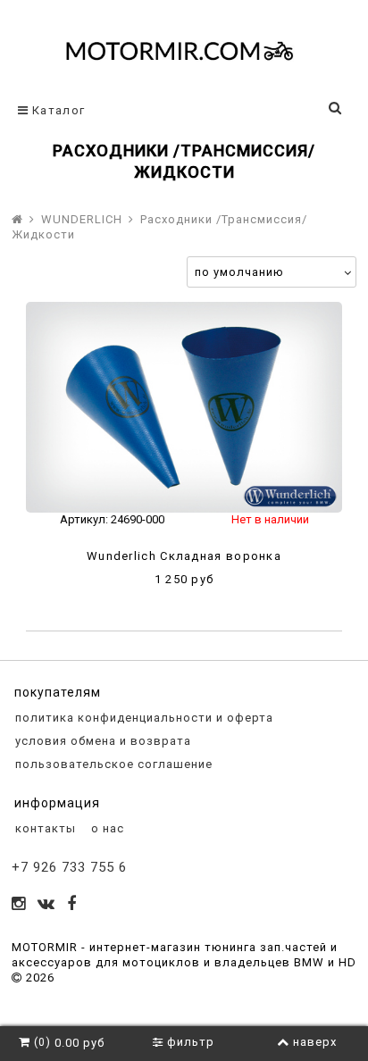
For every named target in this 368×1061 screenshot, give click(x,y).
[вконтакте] (46, 905)
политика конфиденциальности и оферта (142, 717)
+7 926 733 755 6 (69, 867)
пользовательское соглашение (112, 764)
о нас (106, 828)
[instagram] (19, 905)
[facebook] (72, 905)
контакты (44, 828)
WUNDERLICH (81, 219)
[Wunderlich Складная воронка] (184, 407)
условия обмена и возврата (101, 741)
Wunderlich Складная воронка (184, 556)
